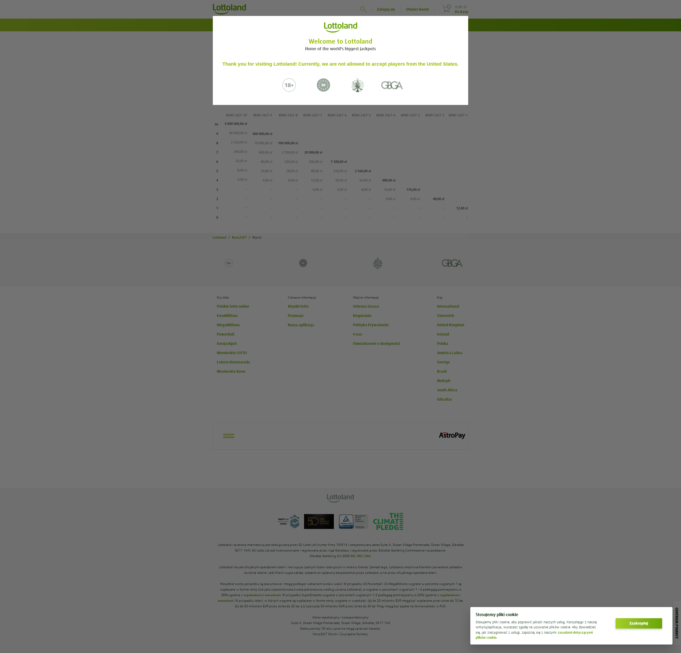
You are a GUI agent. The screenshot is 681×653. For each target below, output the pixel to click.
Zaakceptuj (638, 623)
